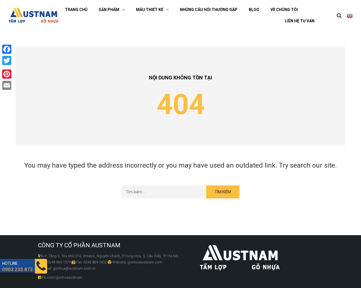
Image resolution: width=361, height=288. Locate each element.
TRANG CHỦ (76, 9)
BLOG (254, 9)
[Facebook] (6, 49)
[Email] (6, 85)
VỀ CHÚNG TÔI (284, 9)
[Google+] (6, 67)
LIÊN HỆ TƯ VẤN (299, 21)
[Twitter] (6, 60)
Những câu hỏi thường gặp (208, 9)
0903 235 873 (17, 269)
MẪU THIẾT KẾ (149, 9)
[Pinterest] (6, 74)
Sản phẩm (109, 9)
